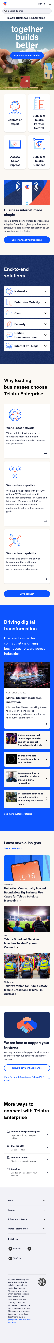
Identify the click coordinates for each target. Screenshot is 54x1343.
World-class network (20, 428)
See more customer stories (18, 813)
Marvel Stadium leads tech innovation (24, 700)
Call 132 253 (17, 1145)
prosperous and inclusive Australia (19, 1321)
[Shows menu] (50, 3)
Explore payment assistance (27, 1067)
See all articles (12, 848)
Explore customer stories (27, 55)
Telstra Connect (20, 1157)
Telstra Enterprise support (25, 1131)
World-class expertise (20, 485)
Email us (15, 1168)
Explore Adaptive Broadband (27, 239)
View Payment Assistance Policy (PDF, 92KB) (24, 1078)
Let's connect (27, 593)
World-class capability (21, 553)
